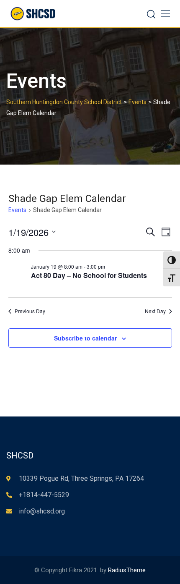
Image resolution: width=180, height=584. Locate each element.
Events (17, 210)
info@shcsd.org (42, 511)
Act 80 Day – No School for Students (89, 275)
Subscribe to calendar (85, 338)
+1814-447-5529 (44, 495)
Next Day (155, 311)
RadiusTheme (127, 570)
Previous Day (30, 311)
